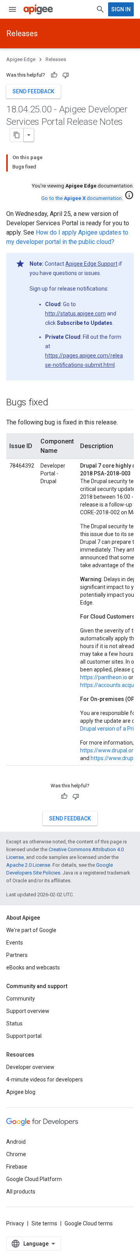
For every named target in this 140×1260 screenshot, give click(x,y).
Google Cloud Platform (34, 1179)
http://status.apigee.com (75, 313)
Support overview (27, 1011)
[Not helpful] (66, 75)
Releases (22, 33)
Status (14, 1023)
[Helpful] (54, 75)
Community (20, 998)
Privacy (15, 1223)
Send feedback (33, 91)
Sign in (121, 9)
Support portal (24, 1036)
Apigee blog (20, 1092)
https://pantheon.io (103, 677)
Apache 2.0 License (28, 865)
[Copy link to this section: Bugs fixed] (56, 403)
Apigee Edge (20, 59)
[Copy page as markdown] (17, 135)
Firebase (16, 1167)
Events (14, 942)
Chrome (16, 1154)
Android (16, 1142)
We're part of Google (31, 930)
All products (20, 1191)
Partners (17, 955)
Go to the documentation (81, 198)
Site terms (44, 1223)
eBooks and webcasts (33, 967)
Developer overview (30, 1067)
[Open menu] (12, 9)
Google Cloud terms (89, 1223)
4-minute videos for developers (44, 1079)
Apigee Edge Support (91, 264)
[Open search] (100, 9)
